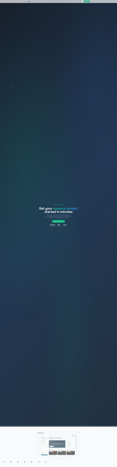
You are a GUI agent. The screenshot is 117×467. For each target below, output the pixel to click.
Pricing (57, 1)
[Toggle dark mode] (82, 1)
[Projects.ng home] (29, 1)
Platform (47, 1)
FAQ (60, 1)
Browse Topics (64, 1)
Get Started (87, 1)
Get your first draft (58, 221)
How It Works (52, 1)
